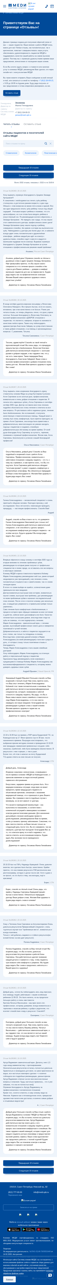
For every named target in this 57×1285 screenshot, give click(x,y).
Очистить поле (50, 143)
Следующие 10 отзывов (28, 175)
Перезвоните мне (15, 1195)
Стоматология (11, 153)
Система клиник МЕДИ (14, 13)
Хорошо (9, 1279)
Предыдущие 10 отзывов (29, 168)
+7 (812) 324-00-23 (22, 112)
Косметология (30, 153)
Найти (44, 143)
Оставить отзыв (11, 93)
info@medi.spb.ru (41, 1192)
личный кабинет (23, 1222)
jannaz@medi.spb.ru (23, 115)
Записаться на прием (52, 6)
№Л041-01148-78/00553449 (40, 1251)
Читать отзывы (11, 124)
